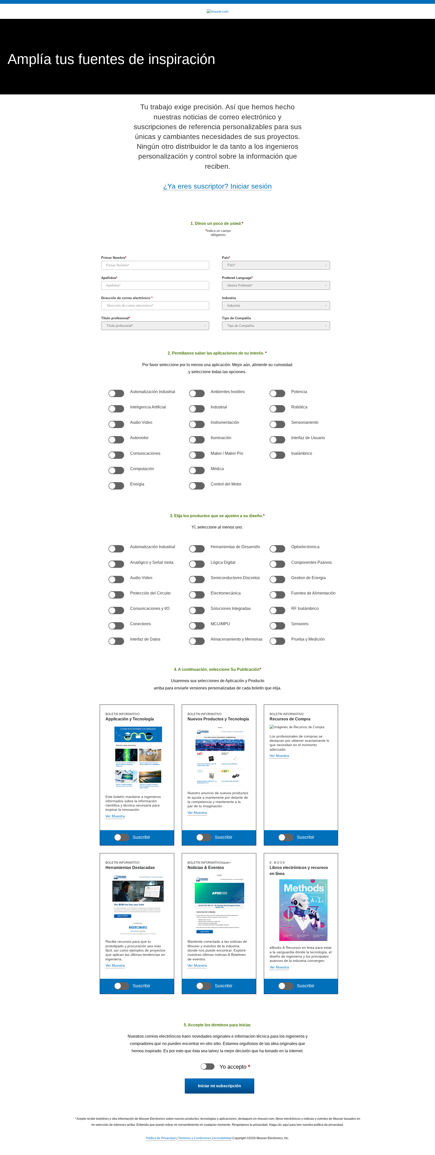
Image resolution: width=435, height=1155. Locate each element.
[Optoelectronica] (277, 549)
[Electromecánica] (196, 595)
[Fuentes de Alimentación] (277, 595)
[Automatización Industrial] (116, 393)
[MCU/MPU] (196, 626)
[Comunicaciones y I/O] (116, 610)
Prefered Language (237, 278)
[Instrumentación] (196, 424)
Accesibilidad (222, 1138)
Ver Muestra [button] (115, 816)
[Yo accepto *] (207, 1066)
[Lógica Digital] (196, 564)
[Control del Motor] (196, 486)
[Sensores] (277, 626)
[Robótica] (277, 409)
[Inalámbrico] (277, 455)
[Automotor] (116, 440)
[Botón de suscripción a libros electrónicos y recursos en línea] (286, 986)
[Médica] (196, 470)
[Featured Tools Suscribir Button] (121, 986)
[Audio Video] (116, 424)
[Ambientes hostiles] (196, 393)
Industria (229, 298)
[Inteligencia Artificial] (116, 409)
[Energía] (116, 486)
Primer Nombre (113, 258)
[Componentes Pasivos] (277, 564)
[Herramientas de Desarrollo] (196, 549)
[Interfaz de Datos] (116, 641)
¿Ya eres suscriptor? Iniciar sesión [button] (217, 186)
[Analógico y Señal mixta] (116, 564)
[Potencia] (277, 393)
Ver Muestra (115, 965)
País (226, 258)
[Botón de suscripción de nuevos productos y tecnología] (203, 837)
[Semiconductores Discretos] (196, 579)
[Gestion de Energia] (277, 579)
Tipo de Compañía (236, 318)
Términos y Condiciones (195, 1138)
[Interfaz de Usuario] (277, 440)
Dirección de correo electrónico (127, 298)
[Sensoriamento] (277, 424)
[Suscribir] (203, 986)
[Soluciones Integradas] (196, 610)
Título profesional (115, 318)
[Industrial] (196, 409)
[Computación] (116, 470)
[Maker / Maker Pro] (196, 455)
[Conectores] (116, 626)
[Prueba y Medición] (277, 641)
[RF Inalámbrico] (277, 610)
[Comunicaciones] (116, 455)
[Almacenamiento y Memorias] (196, 641)
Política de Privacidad (161, 1138)
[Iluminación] (196, 440)
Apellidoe (109, 278)
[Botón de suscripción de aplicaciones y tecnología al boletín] (121, 837)
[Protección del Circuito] (116, 595)
